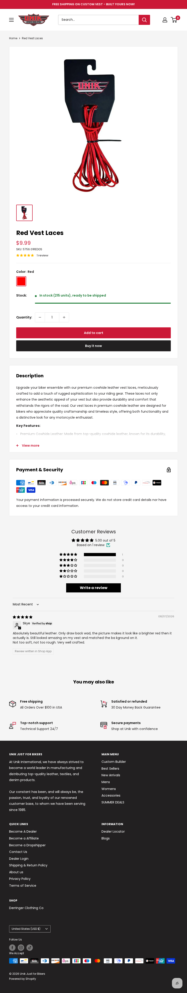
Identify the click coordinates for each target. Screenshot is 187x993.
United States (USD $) (26, 929)
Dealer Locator (113, 831)
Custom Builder (113, 761)
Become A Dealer (23, 831)
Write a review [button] (93, 587)
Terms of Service (22, 885)
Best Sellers (110, 768)
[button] (69, 554)
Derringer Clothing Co (26, 908)
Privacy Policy (20, 878)
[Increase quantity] (64, 317)
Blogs (105, 838)
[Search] (144, 20)
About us (16, 872)
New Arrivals (110, 775)
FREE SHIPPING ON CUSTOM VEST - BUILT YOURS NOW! (93, 4)
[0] (174, 20)
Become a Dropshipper (27, 845)
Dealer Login (19, 858)
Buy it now (93, 346)
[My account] (165, 19)
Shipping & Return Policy (28, 865)
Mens (105, 782)
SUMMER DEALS (112, 802)
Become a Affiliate (24, 838)
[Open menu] (11, 20)
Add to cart (93, 333)
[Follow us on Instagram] (21, 947)
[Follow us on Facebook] (12, 947)
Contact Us (18, 852)
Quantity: (24, 317)
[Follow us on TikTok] (29, 947)
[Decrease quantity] (40, 317)
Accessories (110, 795)
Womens (108, 789)
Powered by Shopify (22, 979)
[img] (22, 617)
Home (13, 38)
